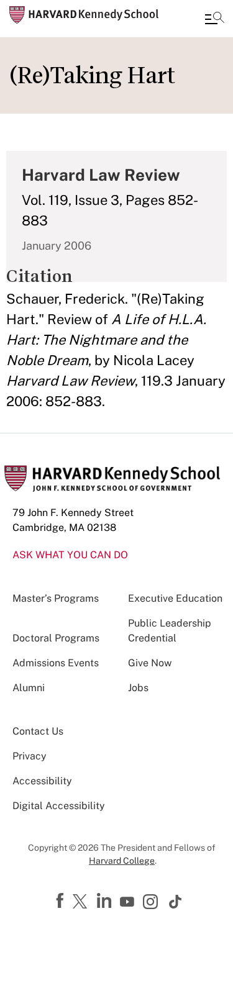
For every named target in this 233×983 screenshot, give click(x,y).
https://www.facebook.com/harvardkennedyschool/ (61, 901)
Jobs (138, 688)
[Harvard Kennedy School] (83, 15)
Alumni (28, 688)
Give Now (149, 663)
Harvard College (122, 861)
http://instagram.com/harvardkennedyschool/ (152, 903)
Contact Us (37, 731)
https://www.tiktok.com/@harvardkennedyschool (176, 901)
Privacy (29, 756)
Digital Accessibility (58, 806)
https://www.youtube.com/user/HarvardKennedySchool (128, 902)
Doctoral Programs (55, 638)
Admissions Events (55, 663)
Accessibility (42, 781)
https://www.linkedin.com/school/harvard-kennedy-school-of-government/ (105, 901)
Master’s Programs (55, 598)
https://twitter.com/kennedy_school (82, 902)
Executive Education (175, 598)
